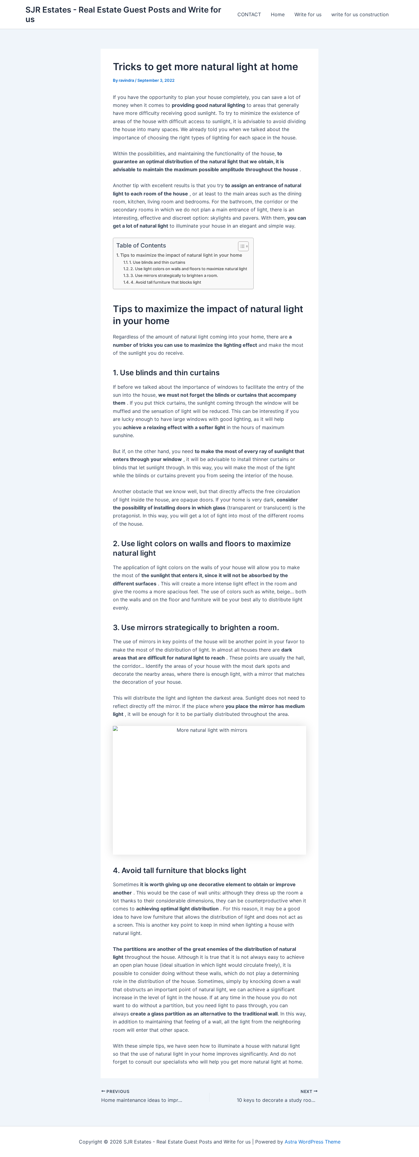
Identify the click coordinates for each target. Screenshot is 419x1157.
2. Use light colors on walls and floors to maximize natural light (188, 268)
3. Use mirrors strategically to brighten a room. (174, 275)
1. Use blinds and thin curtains (157, 262)
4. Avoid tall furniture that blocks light (166, 282)
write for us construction (360, 14)
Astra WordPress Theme (312, 1142)
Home (278, 14)
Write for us (307, 14)
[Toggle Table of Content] (240, 246)
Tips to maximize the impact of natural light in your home (181, 255)
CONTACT (249, 14)
